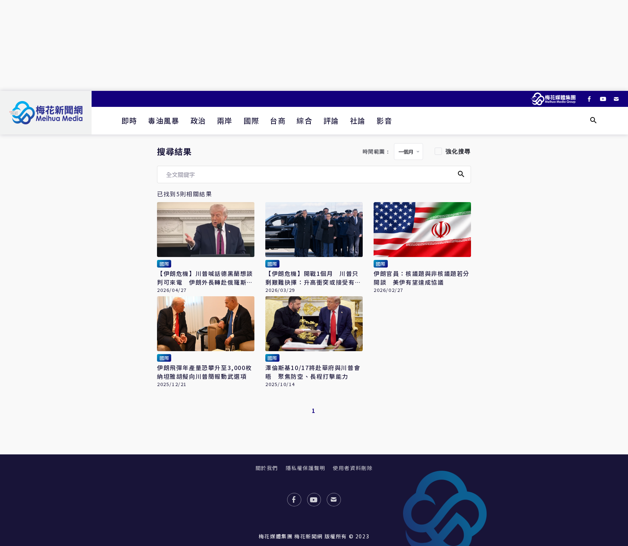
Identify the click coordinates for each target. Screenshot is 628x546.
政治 (198, 120)
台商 (278, 120)
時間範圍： (377, 151)
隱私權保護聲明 (305, 467)
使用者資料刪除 (353, 467)
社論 (358, 120)
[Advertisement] (314, 45)
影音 (384, 120)
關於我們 (266, 467)
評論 (331, 120)
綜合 (304, 120)
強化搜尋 (458, 151)
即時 (129, 120)
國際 (251, 120)
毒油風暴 (163, 120)
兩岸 (225, 120)
